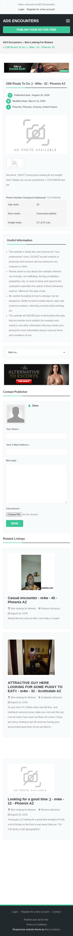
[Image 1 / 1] (36, 134)
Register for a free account (41, 9)
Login (21, 9)
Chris (35, 405)
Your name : (13, 429)
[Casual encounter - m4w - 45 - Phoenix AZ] (36, 572)
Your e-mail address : (18, 444)
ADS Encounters (21, 21)
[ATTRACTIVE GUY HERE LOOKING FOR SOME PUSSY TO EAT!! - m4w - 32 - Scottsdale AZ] (36, 657)
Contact (56, 911)
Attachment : (13, 508)
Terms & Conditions (36, 924)
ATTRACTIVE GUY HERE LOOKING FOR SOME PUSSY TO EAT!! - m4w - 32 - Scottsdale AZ (35, 687)
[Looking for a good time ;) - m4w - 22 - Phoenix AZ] (36, 778)
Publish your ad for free (36, 29)
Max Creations (52, 929)
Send (14, 523)
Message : (12, 460)
